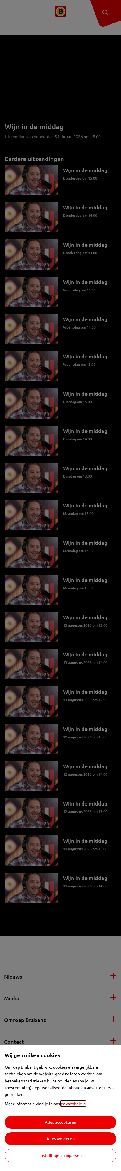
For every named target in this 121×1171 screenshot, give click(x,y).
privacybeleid (73, 1103)
